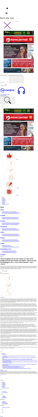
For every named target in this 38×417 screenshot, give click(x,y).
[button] (10, 159)
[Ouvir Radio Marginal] (14, 93)
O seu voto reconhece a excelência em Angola (9, 250)
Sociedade (2, 215)
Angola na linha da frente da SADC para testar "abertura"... (11, 222)
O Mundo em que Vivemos (6, 245)
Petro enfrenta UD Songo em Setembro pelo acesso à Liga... (11, 241)
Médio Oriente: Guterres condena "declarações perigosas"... (11, 230)
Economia (2, 221)
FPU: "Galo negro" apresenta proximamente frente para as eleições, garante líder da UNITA (17, 368)
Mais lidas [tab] (3, 353)
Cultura (2, 232)
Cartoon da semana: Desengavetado (7, 246)
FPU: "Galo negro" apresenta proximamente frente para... (10, 213)
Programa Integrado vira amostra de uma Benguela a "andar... (11, 212)
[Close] (7, 28)
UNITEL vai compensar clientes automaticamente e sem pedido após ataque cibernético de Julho (18, 359)
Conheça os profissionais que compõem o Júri (9, 252)
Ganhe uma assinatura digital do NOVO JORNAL (9, 251)
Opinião (2, 243)
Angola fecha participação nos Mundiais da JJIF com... (10, 239)
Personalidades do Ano (5, 249)
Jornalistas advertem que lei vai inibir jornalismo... (9, 211)
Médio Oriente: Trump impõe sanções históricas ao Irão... (10, 229)
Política (2, 209)
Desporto (2, 237)
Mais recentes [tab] (4, 354)
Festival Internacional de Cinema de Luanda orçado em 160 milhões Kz (14, 365)
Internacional (3, 226)
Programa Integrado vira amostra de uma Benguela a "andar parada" (14, 367)
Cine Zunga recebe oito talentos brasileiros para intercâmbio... (11, 235)
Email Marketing (2, 415)
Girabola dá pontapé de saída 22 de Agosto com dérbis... (10, 240)
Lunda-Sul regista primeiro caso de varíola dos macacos (10, 217)
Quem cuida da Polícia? (3, 370)
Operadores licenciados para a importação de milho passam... (11, 223)
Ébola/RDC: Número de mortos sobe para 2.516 (9, 228)
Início (3, 197)
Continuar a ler (2, 297)
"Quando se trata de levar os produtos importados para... (10, 224)
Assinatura (3, 254)
